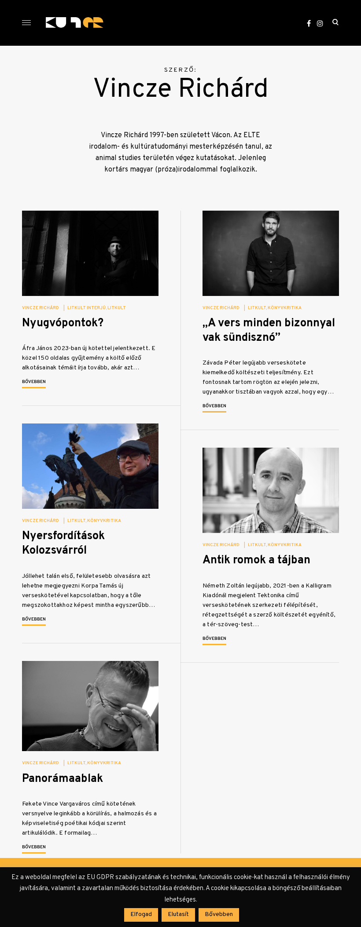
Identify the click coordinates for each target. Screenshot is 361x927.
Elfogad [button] (141, 914)
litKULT (116, 308)
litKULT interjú (86, 308)
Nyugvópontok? (62, 323)
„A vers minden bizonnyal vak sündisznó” (269, 330)
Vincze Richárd (40, 308)
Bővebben (34, 382)
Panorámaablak (62, 779)
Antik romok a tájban (256, 560)
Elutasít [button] (178, 914)
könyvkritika (285, 308)
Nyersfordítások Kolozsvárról (63, 543)
